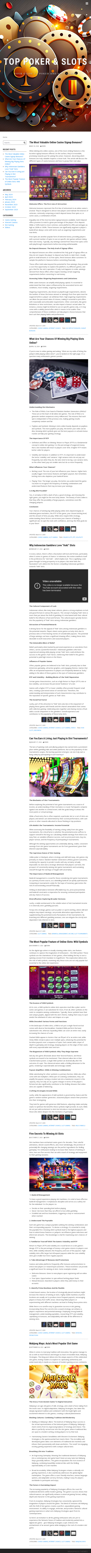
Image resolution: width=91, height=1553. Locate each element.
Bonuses (79, 1333)
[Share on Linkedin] (67, 320)
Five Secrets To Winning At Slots (46, 1133)
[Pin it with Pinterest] (61, 320)
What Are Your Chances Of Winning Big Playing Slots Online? (15, 161)
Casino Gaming (43, 328)
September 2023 (11, 209)
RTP (74, 537)
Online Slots (67, 537)
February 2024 (10, 199)
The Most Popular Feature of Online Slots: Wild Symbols (58, 941)
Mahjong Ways (81, 1541)
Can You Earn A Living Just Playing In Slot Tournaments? (58, 738)
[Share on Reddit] (55, 320)
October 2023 (10, 207)
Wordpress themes (78, 1552)
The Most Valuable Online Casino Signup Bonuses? (55, 142)
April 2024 (9, 197)
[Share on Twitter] (50, 320)
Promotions (33, 1335)
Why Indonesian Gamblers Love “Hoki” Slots (52, 545)
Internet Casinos (55, 328)
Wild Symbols (80, 1125)
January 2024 (10, 202)
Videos (73, 728)
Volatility (79, 537)
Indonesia (37, 730)
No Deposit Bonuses (73, 328)
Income (71, 934)
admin (43, 146)
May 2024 (9, 194)
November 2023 (11, 204)
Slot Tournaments (81, 934)
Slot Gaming (53, 537)
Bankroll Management (60, 934)
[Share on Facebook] (44, 320)
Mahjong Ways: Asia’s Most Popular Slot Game (53, 1343)
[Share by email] (73, 320)
